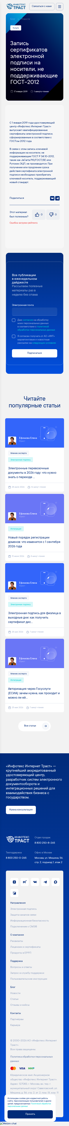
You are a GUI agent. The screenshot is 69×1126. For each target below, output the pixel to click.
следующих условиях (44, 343)
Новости (25, 19)
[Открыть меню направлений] (59, 6)
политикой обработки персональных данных (36, 328)
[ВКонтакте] (52, 198)
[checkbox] (13, 320)
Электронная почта (23, 305)
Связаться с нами (42, 6)
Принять (30, 1114)
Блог (12, 19)
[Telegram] (57, 198)
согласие (28, 320)
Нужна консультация (21, 809)
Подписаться (34, 353)
